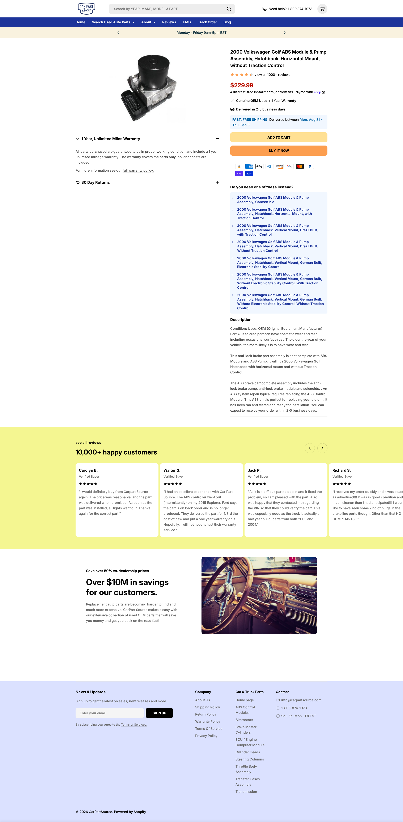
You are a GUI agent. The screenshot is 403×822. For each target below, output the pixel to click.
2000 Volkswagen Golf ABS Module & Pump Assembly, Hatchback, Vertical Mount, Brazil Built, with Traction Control (277, 229)
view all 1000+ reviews (272, 74)
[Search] (229, 8)
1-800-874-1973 (294, 708)
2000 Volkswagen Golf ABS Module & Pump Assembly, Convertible (273, 199)
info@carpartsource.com (301, 700)
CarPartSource (100, 812)
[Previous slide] (310, 448)
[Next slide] (322, 448)
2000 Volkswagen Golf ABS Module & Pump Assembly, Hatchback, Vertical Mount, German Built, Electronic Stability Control (279, 262)
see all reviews (88, 442)
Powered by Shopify (130, 812)
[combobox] (172, 9)
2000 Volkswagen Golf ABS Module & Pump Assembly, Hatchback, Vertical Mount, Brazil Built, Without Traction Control (277, 246)
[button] (118, 32)
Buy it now (279, 150)
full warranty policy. (138, 170)
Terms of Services (133, 724)
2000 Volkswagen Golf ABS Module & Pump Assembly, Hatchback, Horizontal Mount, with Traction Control (274, 213)
